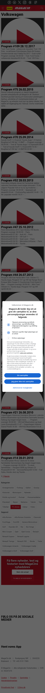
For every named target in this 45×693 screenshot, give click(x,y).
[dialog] (22, 346)
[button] (22, 338)
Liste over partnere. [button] (26, 353)
